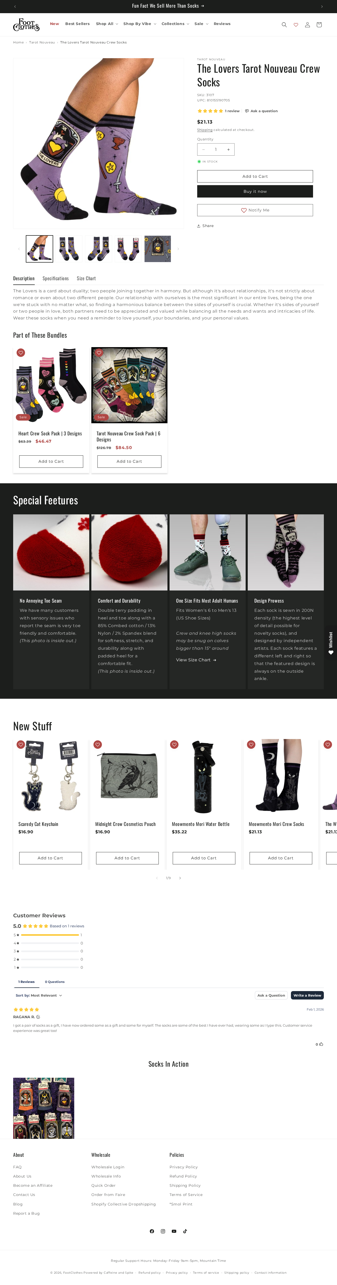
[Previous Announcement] (15, 7)
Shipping (205, 130)
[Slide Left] (19, 249)
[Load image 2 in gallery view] (69, 248)
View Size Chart (193, 659)
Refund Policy (183, 1176)
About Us (22, 1176)
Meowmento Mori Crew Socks (276, 824)
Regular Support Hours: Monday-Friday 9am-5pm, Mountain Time (168, 1261)
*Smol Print (181, 1204)
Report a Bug (26, 1213)
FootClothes (73, 1273)
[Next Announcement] (322, 7)
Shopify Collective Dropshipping (123, 1204)
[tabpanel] (168, 304)
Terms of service (206, 1272)
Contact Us (24, 1194)
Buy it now (255, 191)
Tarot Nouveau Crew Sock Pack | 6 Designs (128, 436)
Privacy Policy (184, 1166)
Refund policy (149, 1272)
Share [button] (208, 225)
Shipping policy (236, 1272)
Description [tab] (24, 278)
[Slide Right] (178, 249)
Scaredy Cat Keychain (38, 824)
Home (18, 42)
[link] (43, 1108)
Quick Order (103, 1185)
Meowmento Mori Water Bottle (201, 824)
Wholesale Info (106, 1176)
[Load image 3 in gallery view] (98, 248)
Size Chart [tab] (86, 278)
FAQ (17, 1166)
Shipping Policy (185, 1185)
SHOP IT (44, 1108)
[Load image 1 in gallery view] (39, 248)
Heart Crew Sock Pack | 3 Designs (50, 433)
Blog (18, 1204)
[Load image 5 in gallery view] (157, 248)
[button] (107, 23)
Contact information (271, 1272)
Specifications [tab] (56, 278)
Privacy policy (177, 1272)
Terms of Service (186, 1194)
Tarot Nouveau (42, 42)
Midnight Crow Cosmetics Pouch (125, 824)
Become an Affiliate (32, 1185)
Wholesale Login (108, 1166)
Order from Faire (108, 1194)
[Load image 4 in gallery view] (128, 248)
